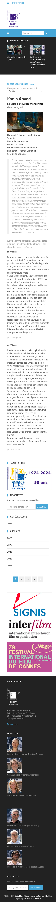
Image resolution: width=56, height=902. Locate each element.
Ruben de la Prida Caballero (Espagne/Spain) (25, 867)
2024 (9, 545)
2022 (9, 558)
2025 (9, 538)
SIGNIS (27, 899)
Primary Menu (17, 3)
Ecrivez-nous (12, 724)
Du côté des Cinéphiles (17, 84)
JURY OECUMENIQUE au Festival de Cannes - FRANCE (31, 896)
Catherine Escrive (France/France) (21, 795)
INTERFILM (37, 899)
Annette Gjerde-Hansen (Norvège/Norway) (25, 754)
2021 (9, 565)
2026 (9, 523)
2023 (32, 84)
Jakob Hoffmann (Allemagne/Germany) (23, 825)
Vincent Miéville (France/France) (20, 846)
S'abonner (42, 507)
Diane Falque (15, 449)
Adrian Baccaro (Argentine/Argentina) (23, 775)
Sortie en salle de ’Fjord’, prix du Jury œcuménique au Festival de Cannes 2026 (37, 62)
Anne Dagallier (15, 337)
